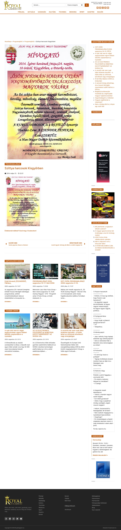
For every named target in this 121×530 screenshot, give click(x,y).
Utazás (67, 498)
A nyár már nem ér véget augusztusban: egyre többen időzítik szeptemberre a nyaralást (16, 333)
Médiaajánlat (96, 496)
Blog (93, 507)
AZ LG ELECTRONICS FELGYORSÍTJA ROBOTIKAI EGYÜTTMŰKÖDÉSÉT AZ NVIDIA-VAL (43, 333)
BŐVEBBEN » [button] (8, 301)
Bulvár (100, 12)
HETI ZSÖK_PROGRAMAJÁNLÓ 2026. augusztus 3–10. (73, 282)
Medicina (73, 12)
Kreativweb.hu (112, 528)
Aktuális (31, 12)
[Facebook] (98, 8)
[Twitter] (105, 8)
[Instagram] (103, 8)
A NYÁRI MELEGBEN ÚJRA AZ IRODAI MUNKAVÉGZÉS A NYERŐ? (105, 248)
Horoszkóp (97, 440)
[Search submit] (87, 5)
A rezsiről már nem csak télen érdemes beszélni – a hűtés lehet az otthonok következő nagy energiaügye (72, 333)
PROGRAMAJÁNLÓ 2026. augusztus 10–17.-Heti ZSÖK (43, 282)
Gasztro (90, 12)
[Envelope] (108, 8)
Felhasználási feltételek (99, 503)
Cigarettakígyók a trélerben (104, 98)
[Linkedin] (100, 8)
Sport (82, 12)
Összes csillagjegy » (100, 455)
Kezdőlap (8, 41)
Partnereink (95, 501)
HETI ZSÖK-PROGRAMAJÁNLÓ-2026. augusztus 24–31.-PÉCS (103, 49)
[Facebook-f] (6, 518)
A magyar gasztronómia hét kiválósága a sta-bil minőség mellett (104, 233)
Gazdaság (42, 12)
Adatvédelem (96, 505)
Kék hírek (68, 501)
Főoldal (21, 12)
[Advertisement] (60, 27)
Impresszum (96, 498)
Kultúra (52, 12)
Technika (62, 12)
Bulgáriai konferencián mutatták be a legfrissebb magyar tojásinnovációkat (103, 94)
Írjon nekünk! (96, 510)
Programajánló (18, 41)
